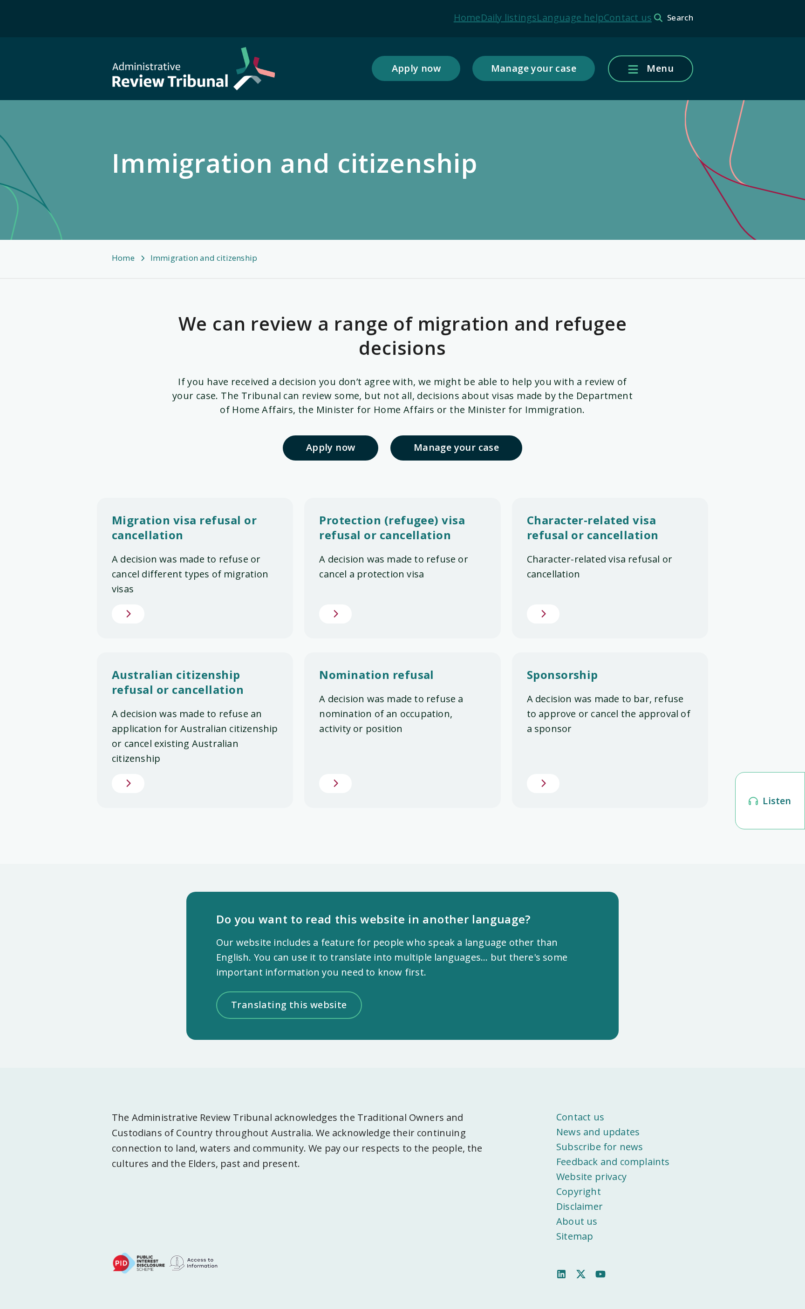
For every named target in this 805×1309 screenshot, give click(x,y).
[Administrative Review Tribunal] (193, 69)
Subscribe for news (599, 1146)
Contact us (628, 17)
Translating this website (289, 1004)
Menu (659, 68)
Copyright (578, 1191)
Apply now (416, 68)
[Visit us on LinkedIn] (561, 1273)
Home (467, 17)
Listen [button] (775, 800)
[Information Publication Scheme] (193, 1262)
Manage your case (533, 68)
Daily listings (509, 17)
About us (577, 1221)
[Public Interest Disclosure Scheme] (139, 1262)
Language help (570, 17)
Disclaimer (579, 1206)
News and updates (598, 1132)
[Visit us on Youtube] (600, 1273)
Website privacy (591, 1176)
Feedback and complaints (613, 1161)
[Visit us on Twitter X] (581, 1273)
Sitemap (574, 1236)
